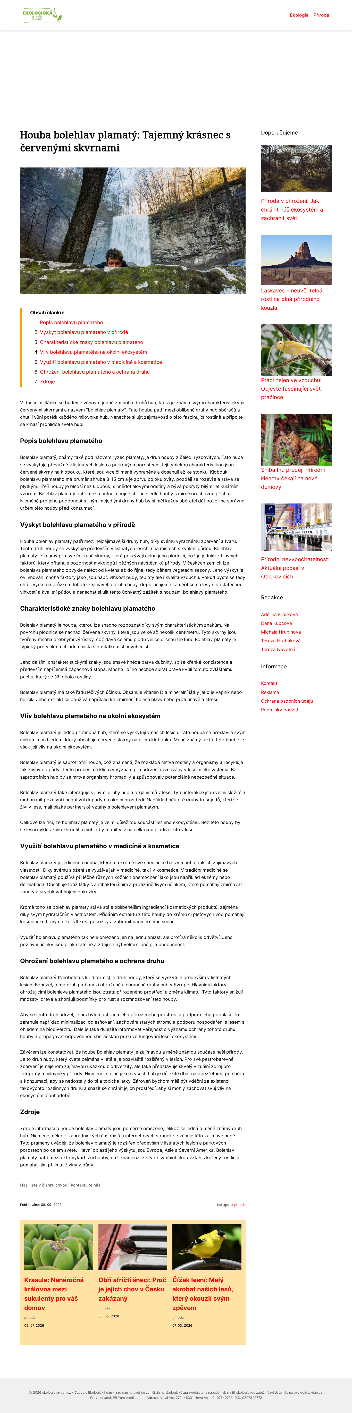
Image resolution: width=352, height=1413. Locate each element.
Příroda (321, 15)
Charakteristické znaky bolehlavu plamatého (91, 342)
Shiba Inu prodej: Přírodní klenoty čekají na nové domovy (293, 478)
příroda (240, 1205)
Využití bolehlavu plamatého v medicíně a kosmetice (101, 362)
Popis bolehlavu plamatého (71, 322)
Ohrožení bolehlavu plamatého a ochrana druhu (95, 372)
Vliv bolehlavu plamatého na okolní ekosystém (93, 352)
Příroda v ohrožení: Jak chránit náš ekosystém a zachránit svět (292, 209)
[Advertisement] (176, 69)
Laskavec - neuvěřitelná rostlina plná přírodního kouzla (291, 299)
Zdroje (47, 382)
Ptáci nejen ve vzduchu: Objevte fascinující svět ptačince (291, 389)
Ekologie (299, 15)
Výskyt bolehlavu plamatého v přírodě (84, 332)
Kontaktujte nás (85, 1185)
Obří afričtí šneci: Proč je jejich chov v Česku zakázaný (132, 1289)
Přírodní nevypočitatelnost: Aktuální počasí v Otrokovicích (295, 568)
